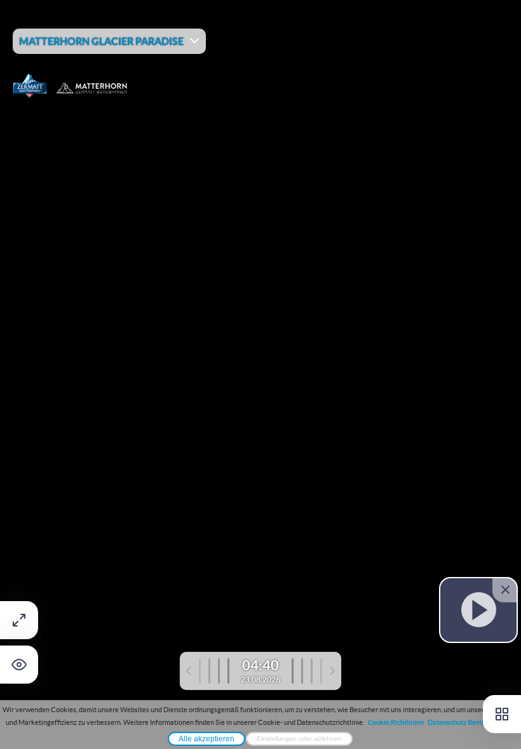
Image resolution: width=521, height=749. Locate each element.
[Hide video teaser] (505, 589)
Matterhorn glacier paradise (101, 41)
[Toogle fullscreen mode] (19, 620)
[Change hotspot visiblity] (19, 665)
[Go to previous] (207, 671)
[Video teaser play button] (478, 609)
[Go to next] (313, 671)
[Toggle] (502, 714)
